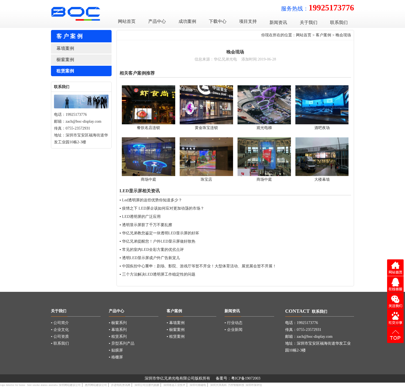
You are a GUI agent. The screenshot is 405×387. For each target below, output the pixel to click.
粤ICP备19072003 (245, 378)
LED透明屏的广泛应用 (141, 217)
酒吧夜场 (322, 128)
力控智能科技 (236, 384)
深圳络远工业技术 (174, 384)
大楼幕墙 (322, 179)
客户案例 (323, 35)
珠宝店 (206, 179)
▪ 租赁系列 (118, 336)
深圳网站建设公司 (70, 384)
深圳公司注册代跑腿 (146, 384)
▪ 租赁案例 (176, 336)
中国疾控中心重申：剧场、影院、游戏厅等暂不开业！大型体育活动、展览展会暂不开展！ (199, 266)
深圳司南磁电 (198, 384)
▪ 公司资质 (60, 336)
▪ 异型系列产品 (121, 343)
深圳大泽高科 (218, 384)
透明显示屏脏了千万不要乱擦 (147, 225)
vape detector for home (12, 384)
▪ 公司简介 (60, 323)
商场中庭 (148, 179)
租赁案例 (65, 70)
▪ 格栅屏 (116, 357)
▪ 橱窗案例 (176, 330)
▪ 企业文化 (60, 330)
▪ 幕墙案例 (176, 323)
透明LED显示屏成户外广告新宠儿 (151, 258)
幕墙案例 (65, 48)
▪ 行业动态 (233, 323)
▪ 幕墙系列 (118, 330)
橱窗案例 (65, 59)
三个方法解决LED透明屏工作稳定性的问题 (158, 274)
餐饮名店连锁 (148, 128)
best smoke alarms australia (42, 384)
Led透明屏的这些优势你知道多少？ (152, 200)
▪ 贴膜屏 (116, 350)
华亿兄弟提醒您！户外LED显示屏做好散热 (158, 241)
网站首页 (303, 35)
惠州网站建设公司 (96, 384)
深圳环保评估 (253, 384)
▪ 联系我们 (60, 343)
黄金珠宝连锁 (206, 128)
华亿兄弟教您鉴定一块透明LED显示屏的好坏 (160, 233)
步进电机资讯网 (120, 384)
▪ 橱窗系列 (118, 323)
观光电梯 (264, 128)
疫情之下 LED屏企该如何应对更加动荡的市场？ (163, 208)
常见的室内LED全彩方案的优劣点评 (153, 250)
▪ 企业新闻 (233, 330)
